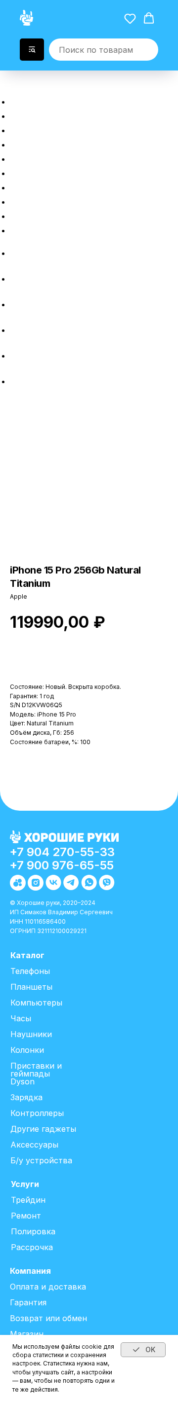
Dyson (22, 1081)
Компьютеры (36, 1002)
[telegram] (17, 330)
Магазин (27, 1334)
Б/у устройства (41, 1160)
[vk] (17, 304)
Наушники (31, 1034)
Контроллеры (37, 1113)
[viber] (17, 381)
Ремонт (32, 172)
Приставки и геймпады (36, 1069)
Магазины (39, 229)
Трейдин (35, 157)
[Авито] (17, 253)
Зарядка (26, 1097)
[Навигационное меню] (5, 87)
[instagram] (17, 279)
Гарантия (28, 1302)
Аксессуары (34, 1145)
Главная (33, 100)
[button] (8, 78)
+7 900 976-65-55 (61, 865)
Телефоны (30, 971)
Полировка (42, 186)
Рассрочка (41, 143)
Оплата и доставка (66, 200)
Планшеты (31, 987)
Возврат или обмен (66, 215)
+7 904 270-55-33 (62, 852)
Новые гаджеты (56, 115)
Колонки (27, 1050)
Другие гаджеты (43, 1129)
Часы (20, 1018)
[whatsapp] (17, 356)
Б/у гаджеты (47, 129)
